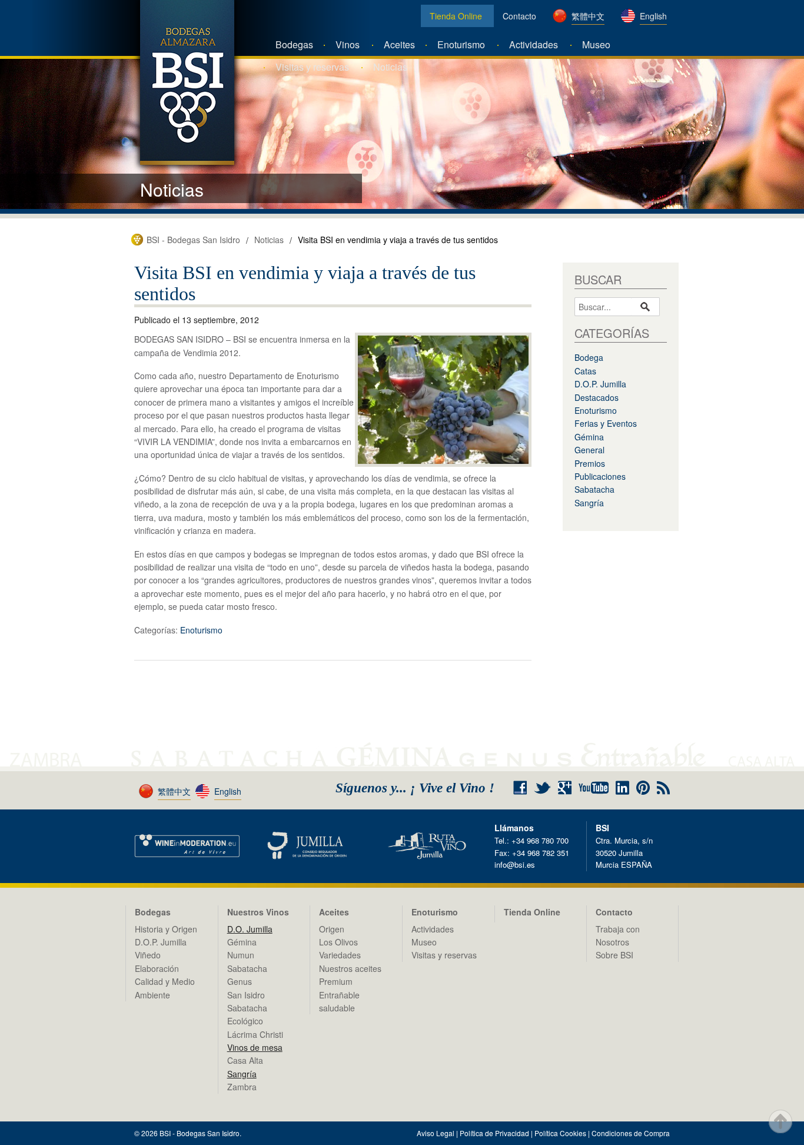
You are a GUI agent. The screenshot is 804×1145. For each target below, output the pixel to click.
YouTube (594, 788)
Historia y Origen (166, 929)
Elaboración (157, 968)
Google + (569, 788)
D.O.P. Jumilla (600, 384)
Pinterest (643, 788)
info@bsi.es (514, 864)
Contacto (519, 16)
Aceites (399, 44)
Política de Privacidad (494, 1133)
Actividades (533, 44)
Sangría (589, 503)
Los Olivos (338, 942)
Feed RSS (663, 788)
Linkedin (622, 788)
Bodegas (294, 44)
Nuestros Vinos (258, 912)
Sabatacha (594, 489)
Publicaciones (600, 476)
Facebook (520, 788)
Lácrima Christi (255, 1034)
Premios (589, 463)
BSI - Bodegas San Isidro (193, 239)
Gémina (589, 437)
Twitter (542, 788)
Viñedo (148, 955)
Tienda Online (456, 16)
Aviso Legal (435, 1133)
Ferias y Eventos (605, 423)
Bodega (588, 357)
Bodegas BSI (187, 82)
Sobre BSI (614, 955)
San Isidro (246, 995)
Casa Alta (245, 1060)
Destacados (596, 397)
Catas (585, 371)
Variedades (340, 955)
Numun (240, 955)
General (589, 450)
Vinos (347, 44)
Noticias (390, 67)
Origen (331, 929)
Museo (596, 44)
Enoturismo (461, 44)
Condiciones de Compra (631, 1133)
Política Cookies (560, 1133)
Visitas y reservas (312, 67)
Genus (239, 981)
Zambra (242, 1087)
